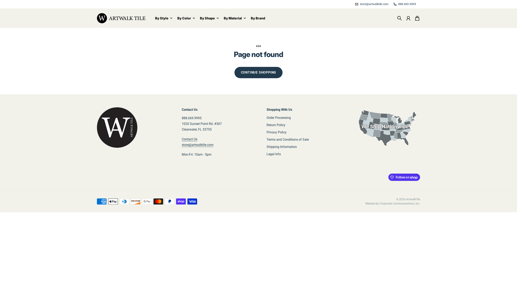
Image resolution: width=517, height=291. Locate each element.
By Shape (207, 18)
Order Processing (279, 118)
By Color (184, 18)
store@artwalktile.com (197, 145)
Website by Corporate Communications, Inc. (392, 203)
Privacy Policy (277, 132)
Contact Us (189, 139)
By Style (161, 18)
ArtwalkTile (413, 199)
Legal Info (274, 154)
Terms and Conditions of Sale (288, 139)
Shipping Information (282, 147)
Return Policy (276, 125)
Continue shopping (258, 72)
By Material (233, 18)
